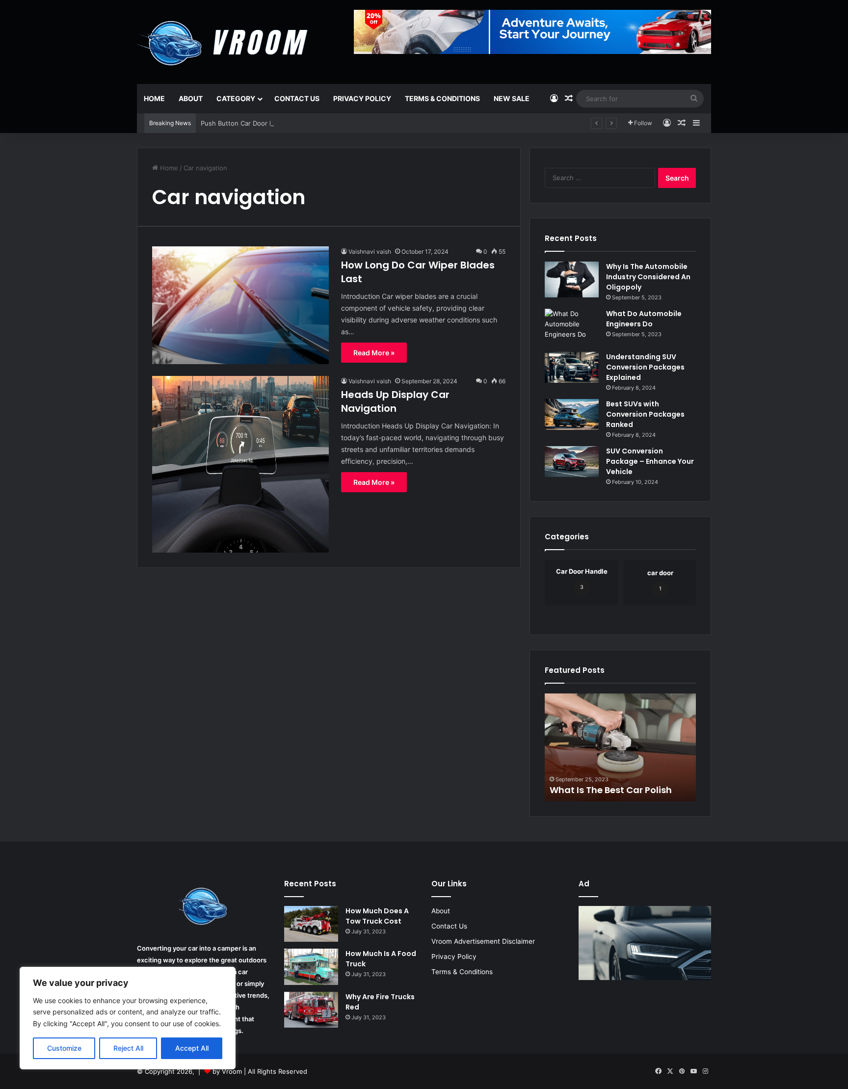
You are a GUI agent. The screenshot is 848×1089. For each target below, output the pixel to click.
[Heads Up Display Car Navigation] (240, 464)
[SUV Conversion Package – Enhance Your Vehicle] (572, 461)
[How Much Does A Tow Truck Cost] (311, 924)
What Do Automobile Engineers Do (644, 319)
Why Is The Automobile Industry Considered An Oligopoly (648, 277)
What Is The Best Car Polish (611, 790)
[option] (620, 747)
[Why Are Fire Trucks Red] (311, 1010)
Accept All (192, 1048)
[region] (128, 1018)
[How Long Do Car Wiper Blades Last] (240, 305)
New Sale (512, 98)
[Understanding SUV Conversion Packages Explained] (572, 367)
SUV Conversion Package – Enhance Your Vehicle (650, 461)
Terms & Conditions (442, 98)
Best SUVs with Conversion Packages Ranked (645, 414)
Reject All (128, 1048)
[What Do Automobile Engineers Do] (572, 327)
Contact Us (296, 98)
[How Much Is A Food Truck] (311, 967)
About (191, 98)
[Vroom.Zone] (224, 39)
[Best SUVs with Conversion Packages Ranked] (572, 414)
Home (154, 98)
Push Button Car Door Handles (247, 123)
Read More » (374, 352)
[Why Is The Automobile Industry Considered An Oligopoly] (572, 279)
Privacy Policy (362, 98)
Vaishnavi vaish (369, 251)
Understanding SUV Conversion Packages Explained (645, 367)
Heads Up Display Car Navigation (395, 401)
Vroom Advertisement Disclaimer (483, 941)
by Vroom (228, 1071)
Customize (64, 1048)
